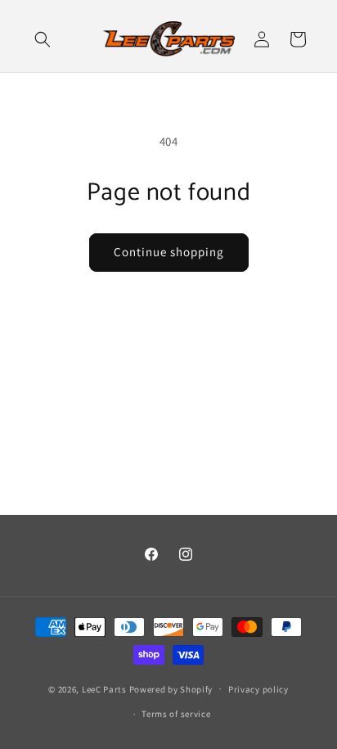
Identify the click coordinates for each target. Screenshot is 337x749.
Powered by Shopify (171, 688)
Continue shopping (169, 251)
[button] (43, 39)
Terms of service (176, 714)
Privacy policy (258, 689)
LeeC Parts (104, 688)
